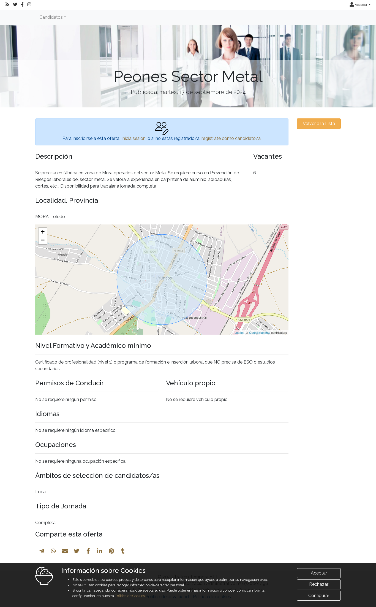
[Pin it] (111, 551)
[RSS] (7, 5)
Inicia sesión (133, 138)
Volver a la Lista (319, 123)
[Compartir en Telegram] (41, 551)
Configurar (318, 595)
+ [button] (43, 231)
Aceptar (319, 573)
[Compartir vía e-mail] (65, 551)
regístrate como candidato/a (231, 138)
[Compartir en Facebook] (88, 551)
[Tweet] (76, 551)
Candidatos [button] (51, 17)
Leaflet (239, 332)
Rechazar (318, 584)
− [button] (43, 240)
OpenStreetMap (259, 332)
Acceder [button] (361, 5)
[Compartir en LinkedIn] (99, 551)
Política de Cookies (130, 596)
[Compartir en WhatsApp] (53, 551)
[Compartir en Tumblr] (123, 551)
